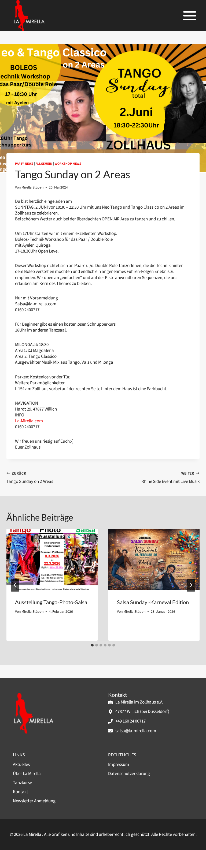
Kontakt (20, 792)
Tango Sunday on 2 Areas (29, 477)
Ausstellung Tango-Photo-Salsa (51, 602)
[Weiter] (191, 585)
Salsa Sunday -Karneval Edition (153, 602)
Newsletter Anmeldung (34, 801)
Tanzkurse (22, 783)
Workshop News (68, 163)
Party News (24, 163)
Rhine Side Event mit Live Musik (170, 477)
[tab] (92, 645)
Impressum (118, 764)
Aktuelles (21, 764)
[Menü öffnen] (189, 15)
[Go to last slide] (15, 585)
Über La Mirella (27, 773)
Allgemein (44, 163)
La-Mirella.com (29, 421)
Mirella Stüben (32, 187)
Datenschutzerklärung (129, 773)
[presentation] (52, 559)
